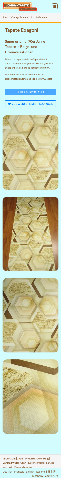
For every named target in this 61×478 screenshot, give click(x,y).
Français (19, 471)
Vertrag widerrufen (14, 462)
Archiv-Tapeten (39, 17)
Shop (5, 17)
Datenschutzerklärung (41, 462)
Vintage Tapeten (19, 17)
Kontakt (7, 467)
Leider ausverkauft (30, 91)
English (30, 471)
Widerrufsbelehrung (37, 458)
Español (41, 471)
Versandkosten (23, 467)
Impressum (9, 458)
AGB (20, 458)
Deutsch (7, 471)
